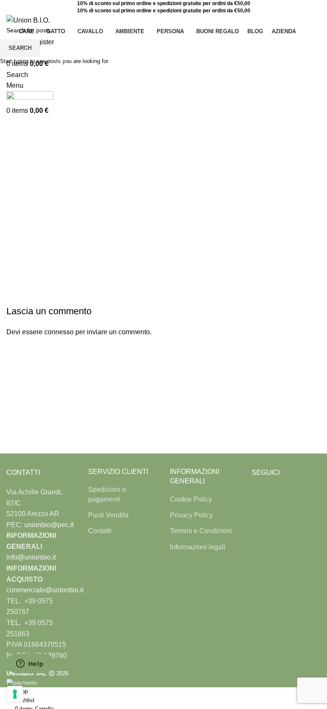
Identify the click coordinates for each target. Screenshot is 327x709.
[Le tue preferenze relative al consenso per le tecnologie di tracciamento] (15, 694)
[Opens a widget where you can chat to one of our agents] (29, 664)
